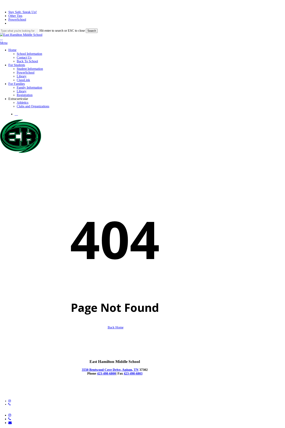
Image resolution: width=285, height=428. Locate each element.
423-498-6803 (133, 373)
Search (91, 30)
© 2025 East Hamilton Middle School (22, 390)
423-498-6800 (106, 373)
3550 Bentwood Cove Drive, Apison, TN (110, 369)
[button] (4, 43)
